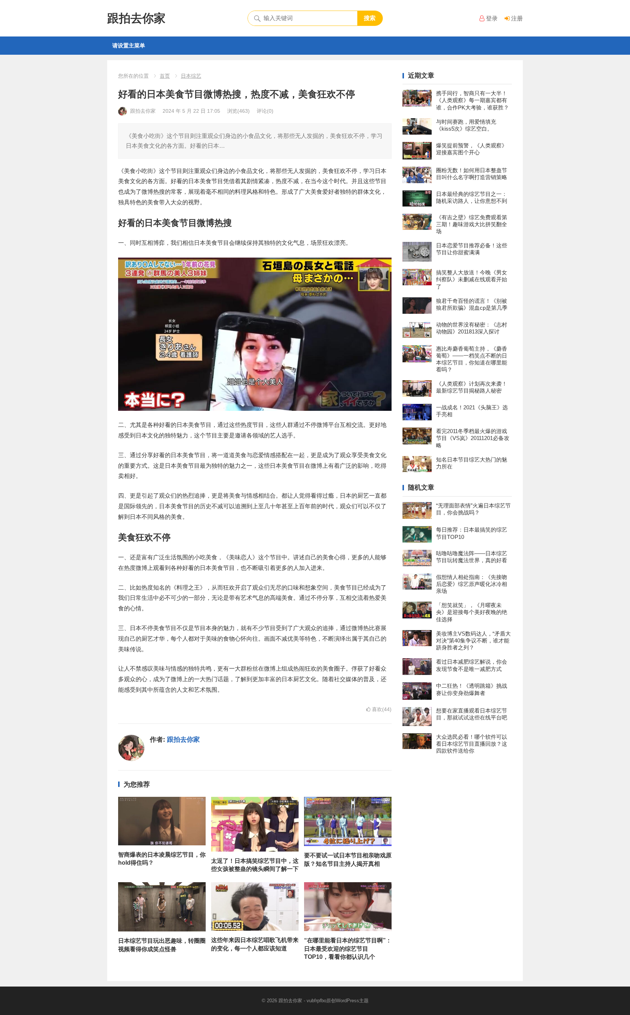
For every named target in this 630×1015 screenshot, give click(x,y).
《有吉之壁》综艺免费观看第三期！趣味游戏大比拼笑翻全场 (471, 224)
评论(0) (265, 111)
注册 (516, 18)
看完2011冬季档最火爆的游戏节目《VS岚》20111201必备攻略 (472, 438)
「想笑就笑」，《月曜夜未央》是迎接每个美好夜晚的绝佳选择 (471, 612)
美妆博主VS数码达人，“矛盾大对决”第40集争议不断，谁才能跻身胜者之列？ (473, 640)
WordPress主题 (352, 1000)
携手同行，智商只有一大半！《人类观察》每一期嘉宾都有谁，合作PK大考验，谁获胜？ (472, 100)
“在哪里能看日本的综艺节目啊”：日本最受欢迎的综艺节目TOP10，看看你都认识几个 (348, 948)
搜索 (370, 18)
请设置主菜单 (128, 45)
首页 (165, 76)
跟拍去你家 (136, 18)
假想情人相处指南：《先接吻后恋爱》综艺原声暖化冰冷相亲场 (471, 584)
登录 (491, 18)
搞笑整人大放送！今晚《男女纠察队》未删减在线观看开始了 (471, 279)
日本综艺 (191, 76)
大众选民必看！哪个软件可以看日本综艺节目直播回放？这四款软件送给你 (471, 744)
